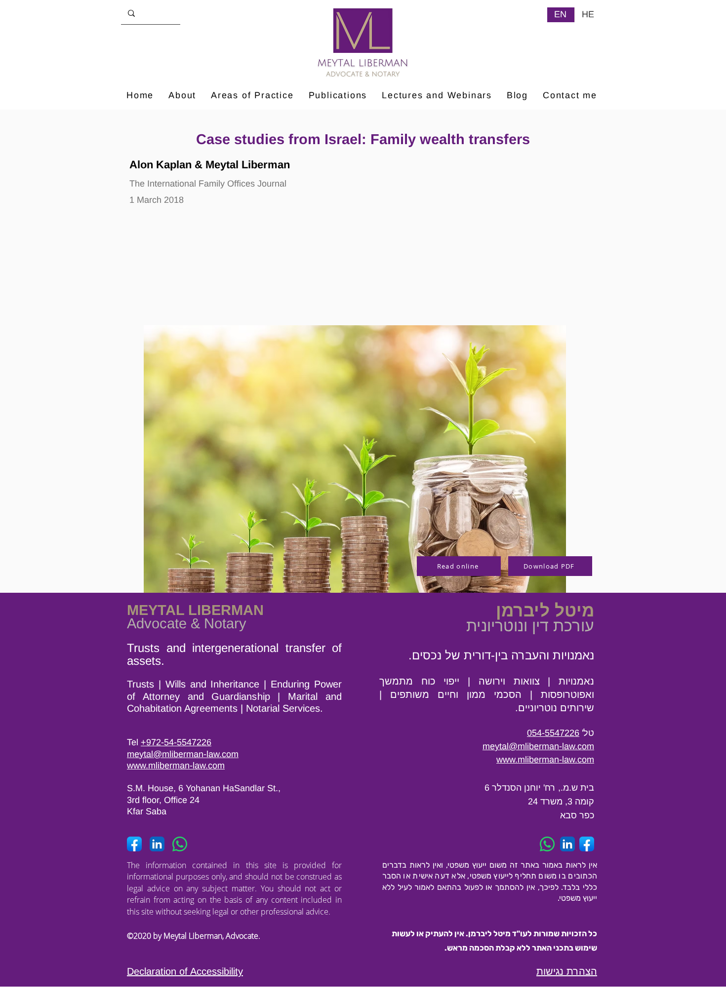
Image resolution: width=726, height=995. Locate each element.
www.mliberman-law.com (176, 765)
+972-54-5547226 (176, 742)
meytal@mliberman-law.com (183, 754)
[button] (252, 96)
